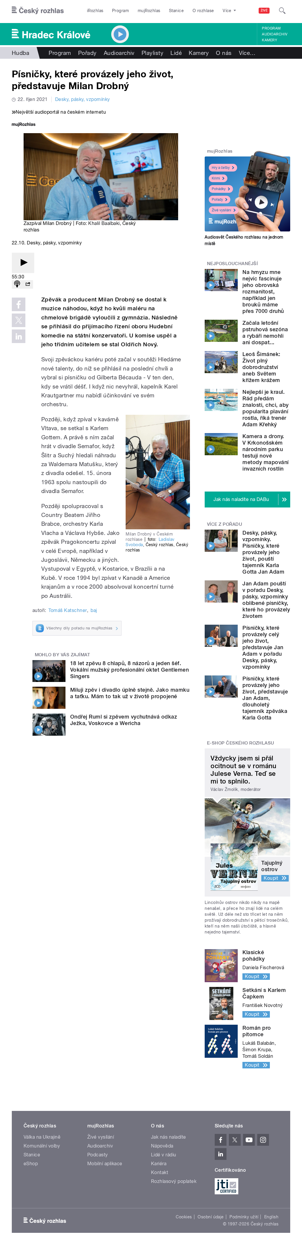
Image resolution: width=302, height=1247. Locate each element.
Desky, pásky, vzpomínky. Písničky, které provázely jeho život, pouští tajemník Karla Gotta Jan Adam (263, 552)
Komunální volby (42, 1146)
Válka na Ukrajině (42, 1137)
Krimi (216, 178)
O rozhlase (203, 10)
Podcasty (97, 1155)
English (271, 1217)
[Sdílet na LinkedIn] (18, 336)
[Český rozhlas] (38, 10)
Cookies (184, 1217)
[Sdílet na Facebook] (18, 304)
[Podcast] (17, 284)
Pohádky (219, 189)
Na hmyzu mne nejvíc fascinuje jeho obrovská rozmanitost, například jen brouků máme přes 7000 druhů (263, 291)
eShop (31, 1163)
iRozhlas (95, 10)
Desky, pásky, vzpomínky (82, 99)
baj (94, 610)
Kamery (269, 40)
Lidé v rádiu (163, 1155)
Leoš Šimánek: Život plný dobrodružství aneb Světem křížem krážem (261, 367)
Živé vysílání (221, 210)
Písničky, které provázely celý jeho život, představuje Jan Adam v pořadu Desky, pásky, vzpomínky (262, 647)
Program (120, 10)
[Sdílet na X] (18, 320)
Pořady (87, 53)
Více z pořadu (224, 524)
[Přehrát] (23, 263)
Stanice (176, 10)
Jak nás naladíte (168, 1137)
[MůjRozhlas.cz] (23, 125)
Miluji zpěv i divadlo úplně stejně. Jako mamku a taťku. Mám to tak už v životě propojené (129, 693)
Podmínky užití (243, 1217)
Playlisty (152, 53)
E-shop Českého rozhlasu (240, 743)
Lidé (176, 53)
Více (247, 53)
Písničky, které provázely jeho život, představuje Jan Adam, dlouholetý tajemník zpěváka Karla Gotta (265, 698)
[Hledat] (282, 10)
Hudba (20, 53)
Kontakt (159, 1172)
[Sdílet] (27, 284)
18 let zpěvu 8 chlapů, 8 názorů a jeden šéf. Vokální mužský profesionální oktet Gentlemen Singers (129, 669)
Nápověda (162, 1146)
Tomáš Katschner (67, 610)
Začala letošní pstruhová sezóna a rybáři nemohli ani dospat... (265, 332)
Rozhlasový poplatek (173, 1181)
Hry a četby (221, 168)
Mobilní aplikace (104, 1163)
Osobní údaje (211, 1217)
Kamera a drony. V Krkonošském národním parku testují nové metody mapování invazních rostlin (265, 452)
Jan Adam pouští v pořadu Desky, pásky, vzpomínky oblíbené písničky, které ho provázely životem (266, 599)
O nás (224, 53)
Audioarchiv (274, 34)
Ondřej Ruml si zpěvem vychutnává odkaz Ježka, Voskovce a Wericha (123, 720)
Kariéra (158, 1163)
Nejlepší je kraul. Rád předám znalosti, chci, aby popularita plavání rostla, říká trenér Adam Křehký (265, 408)
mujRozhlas (149, 10)
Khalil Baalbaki (103, 223)
